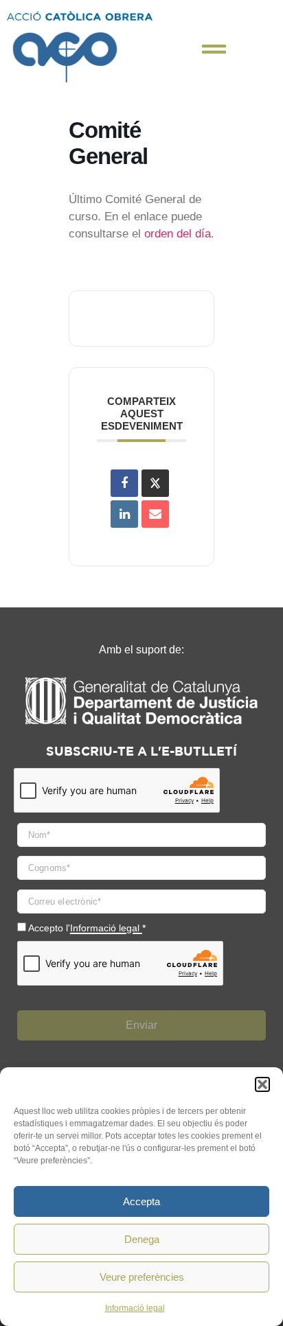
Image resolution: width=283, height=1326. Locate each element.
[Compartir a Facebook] (124, 483)
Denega (141, 1239)
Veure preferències (142, 1277)
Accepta (141, 1201)
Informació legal (135, 1308)
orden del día (177, 233)
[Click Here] (214, 49)
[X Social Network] (155, 483)
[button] (262, 1084)
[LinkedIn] (124, 514)
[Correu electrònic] (155, 514)
